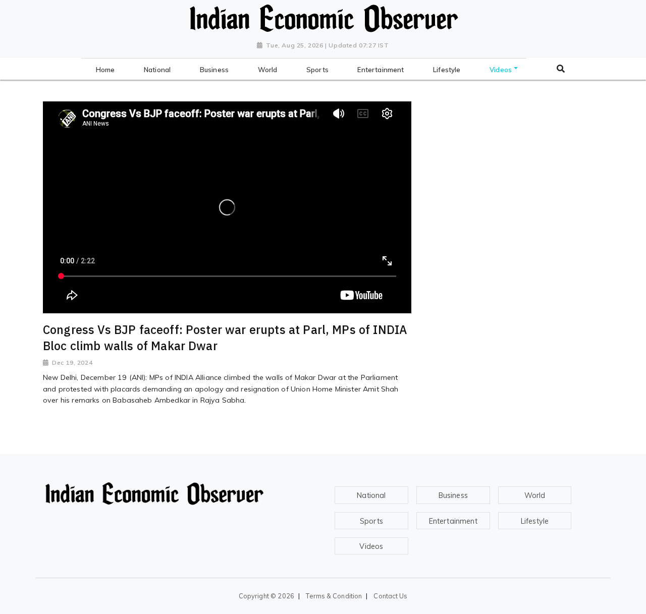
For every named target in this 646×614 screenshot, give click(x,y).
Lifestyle (535, 521)
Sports (371, 521)
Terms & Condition (334, 596)
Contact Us (390, 596)
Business (453, 495)
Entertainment (453, 521)
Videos (371, 546)
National (371, 495)
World (535, 495)
